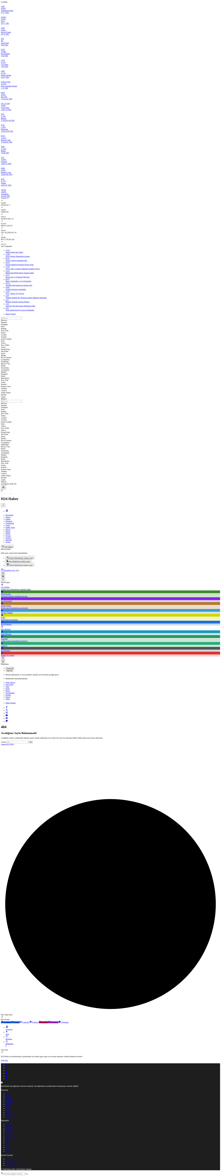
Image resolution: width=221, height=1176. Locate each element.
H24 (17, 570)
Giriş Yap (4, 1060)
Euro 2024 (9, 685)
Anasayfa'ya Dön (7, 744)
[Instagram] (7, 713)
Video (8, 699)
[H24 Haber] (6, 493)
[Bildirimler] (3, 661)
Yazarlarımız (10, 693)
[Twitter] (7, 710)
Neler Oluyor (10, 682)
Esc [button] (26, 1174)
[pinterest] (7, 719)
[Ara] (3, 573)
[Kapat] (3, 579)
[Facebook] (7, 707)
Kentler (8, 695)
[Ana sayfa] (7, 511)
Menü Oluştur (11, 314)
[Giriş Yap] (3, 658)
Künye (8, 697)
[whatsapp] (7, 721)
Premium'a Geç (9, 570)
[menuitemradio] (20, 557)
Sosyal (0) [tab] (9, 668)
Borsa (8, 691)
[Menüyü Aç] (3, 505)
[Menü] (3, 487)
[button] (3, 576)
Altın (7, 687)
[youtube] (7, 716)
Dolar (8, 689)
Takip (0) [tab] (9, 671)
